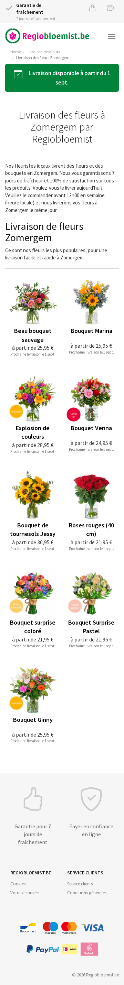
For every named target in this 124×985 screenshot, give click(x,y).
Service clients (80, 884)
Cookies (17, 884)
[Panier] (92, 8)
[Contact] (110, 8)
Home (15, 51)
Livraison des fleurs (43, 51)
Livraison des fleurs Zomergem (43, 57)
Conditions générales (86, 893)
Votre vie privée (24, 893)
